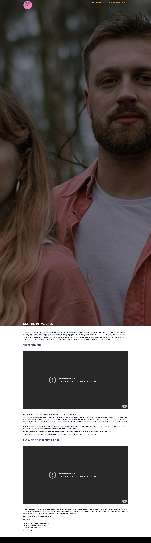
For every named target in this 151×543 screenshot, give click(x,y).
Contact (124, 2)
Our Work (98, 2)
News (104, 2)
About (110, 2)
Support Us (117, 2)
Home (92, 2)
